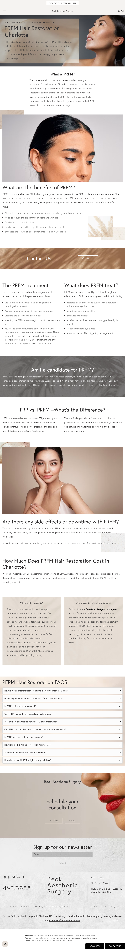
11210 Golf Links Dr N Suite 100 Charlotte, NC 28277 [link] (106, 890)
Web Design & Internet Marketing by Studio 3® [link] (51, 907)
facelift (71, 916)
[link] (16, 889)
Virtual (72, 820)
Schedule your (62, 804)
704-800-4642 (67, 940)
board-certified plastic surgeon (101, 609)
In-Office (53, 820)
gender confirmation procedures (64, 920)
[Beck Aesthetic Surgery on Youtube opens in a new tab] (18, 877)
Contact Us (88, 258)
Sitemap (120, 907)
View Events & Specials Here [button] (62, 3)
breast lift (81, 916)
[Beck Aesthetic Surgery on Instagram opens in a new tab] (4, 877)
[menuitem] (4, 877)
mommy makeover (113, 916)
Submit (62, 863)
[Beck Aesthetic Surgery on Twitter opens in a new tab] (13, 877)
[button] (5, 944)
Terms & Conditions (97, 907)
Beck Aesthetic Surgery (62, 11)
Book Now (94, 946)
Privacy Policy (110, 907)
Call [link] (122, 11)
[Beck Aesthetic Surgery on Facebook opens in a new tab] (9, 877)
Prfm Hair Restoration (44, 22)
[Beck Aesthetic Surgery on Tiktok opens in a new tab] (23, 877)
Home (7, 22)
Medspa (15, 22)
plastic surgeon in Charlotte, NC (36, 916)
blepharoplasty (95, 916)
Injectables (26, 22)
